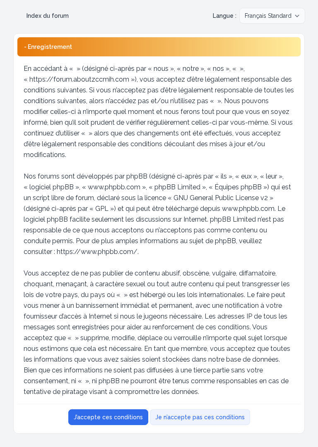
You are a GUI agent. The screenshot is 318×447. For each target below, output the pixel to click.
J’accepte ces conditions (108, 417)
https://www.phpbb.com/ (97, 252)
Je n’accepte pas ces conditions (200, 417)
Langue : (224, 15)
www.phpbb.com (248, 209)
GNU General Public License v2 (220, 198)
